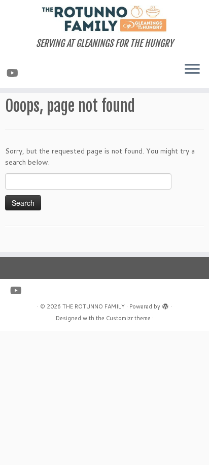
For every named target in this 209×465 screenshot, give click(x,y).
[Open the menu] (192, 69)
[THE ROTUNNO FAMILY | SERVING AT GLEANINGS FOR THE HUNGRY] (104, 19)
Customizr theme (128, 318)
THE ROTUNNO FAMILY (93, 306)
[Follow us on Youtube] (14, 73)
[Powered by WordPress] (165, 304)
